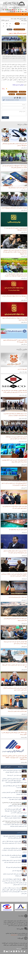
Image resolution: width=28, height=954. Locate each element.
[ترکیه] (14, 11)
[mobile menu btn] (26, 14)
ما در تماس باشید (14, 935)
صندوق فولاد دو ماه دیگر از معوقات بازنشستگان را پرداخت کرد (14, 297)
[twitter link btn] (11, 952)
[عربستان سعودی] (18, 11)
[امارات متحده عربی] (10, 11)
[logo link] (14, 5)
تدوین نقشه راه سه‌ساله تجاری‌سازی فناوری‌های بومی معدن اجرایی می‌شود (15, 619)
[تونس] (20, 11)
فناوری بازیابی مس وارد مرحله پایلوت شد (18, 529)
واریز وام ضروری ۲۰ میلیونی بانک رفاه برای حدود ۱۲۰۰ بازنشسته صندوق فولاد (15, 229)
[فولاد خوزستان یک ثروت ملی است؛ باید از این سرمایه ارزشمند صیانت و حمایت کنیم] (14, 632)
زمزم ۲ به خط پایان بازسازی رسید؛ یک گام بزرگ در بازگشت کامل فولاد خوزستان (12, 771)
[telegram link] (20, 98)
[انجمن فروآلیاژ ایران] (7, 907)
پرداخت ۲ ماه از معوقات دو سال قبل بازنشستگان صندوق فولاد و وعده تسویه (15, 319)
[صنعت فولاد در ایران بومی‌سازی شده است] (14, 588)
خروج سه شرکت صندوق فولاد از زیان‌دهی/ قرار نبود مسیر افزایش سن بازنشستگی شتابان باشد (14, 166)
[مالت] (5, 9)
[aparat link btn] (21, 951)
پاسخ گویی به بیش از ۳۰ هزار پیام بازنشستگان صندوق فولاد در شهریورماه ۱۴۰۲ (15, 341)
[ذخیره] (9, 26)
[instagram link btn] (14, 951)
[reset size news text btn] (6, 23)
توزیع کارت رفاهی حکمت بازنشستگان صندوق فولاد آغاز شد (14, 208)
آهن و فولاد (9, 29)
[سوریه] (16, 11)
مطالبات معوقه (11, 94)
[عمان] (25, 11)
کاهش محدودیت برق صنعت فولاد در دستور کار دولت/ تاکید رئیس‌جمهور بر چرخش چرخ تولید (15, 825)
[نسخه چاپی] (3, 26)
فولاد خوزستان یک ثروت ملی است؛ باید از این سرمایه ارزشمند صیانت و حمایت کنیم (15, 642)
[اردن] (23, 11)
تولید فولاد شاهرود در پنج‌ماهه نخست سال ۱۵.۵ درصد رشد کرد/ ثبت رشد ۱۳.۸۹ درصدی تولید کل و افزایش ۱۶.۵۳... (14, 391)
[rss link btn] (19, 951)
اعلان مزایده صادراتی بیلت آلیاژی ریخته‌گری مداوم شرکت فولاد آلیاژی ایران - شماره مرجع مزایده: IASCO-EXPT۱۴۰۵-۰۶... (14, 757)
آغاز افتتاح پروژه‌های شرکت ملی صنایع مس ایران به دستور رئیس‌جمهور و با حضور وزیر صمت (14, 484)
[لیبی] (7, 9)
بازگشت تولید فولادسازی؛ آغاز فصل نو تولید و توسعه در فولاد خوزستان (14, 793)
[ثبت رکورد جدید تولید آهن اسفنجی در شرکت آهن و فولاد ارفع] (14, 655)
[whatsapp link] (17, 98)
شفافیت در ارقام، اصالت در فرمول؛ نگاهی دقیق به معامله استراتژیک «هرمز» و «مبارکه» (11, 817)
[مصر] (20, 9)
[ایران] (16, 9)
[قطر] (22, 11)
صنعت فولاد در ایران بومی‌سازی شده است (18, 597)
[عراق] (9, 9)
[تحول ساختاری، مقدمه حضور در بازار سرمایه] (14, 702)
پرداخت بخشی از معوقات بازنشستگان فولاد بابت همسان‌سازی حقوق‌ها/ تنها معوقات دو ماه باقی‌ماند (16, 275)
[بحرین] (25, 9)
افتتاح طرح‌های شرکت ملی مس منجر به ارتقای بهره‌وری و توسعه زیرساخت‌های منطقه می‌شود (14, 461)
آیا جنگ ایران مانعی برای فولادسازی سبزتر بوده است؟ (12, 786)
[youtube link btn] (7, 952)
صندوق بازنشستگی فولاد (21, 94)
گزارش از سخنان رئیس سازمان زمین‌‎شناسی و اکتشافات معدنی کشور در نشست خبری (15, 689)
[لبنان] (14, 9)
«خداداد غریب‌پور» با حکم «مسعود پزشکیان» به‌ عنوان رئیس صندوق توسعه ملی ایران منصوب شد (15, 552)
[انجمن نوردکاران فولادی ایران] (21, 907)
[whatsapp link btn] (16, 951)
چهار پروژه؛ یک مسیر (22, 369)
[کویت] (10, 9)
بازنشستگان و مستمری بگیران (19, 29)
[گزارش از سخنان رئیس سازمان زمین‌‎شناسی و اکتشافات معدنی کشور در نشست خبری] (14, 679)
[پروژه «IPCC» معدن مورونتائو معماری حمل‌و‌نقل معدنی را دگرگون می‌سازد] (14, 723)
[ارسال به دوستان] (6, 26)
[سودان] (3, 9)
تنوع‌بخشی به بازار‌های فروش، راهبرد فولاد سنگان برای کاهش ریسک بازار (12, 837)
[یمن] (12, 11)
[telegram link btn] (24, 952)
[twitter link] (15, 98)
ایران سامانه (18, 948)
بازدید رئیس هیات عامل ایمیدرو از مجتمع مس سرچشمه (12, 875)
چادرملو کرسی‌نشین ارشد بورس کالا (13, 867)
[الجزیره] (22, 9)
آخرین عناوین (7, 767)
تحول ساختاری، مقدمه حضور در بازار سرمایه (17, 711)
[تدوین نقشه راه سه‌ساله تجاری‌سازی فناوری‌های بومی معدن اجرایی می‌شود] (14, 609)
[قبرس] (23, 9)
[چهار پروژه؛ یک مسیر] (14, 360)
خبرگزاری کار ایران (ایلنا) (18, 85)
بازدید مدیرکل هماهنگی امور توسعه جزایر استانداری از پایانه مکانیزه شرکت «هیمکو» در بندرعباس (15, 414)
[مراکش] (12, 9)
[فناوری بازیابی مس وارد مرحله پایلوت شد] (14, 520)
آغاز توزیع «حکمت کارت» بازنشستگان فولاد (17, 188)
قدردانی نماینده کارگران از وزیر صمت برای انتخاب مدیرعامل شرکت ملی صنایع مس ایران (16, 438)
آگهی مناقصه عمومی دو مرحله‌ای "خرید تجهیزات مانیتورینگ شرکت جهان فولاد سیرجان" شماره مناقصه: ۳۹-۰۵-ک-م (16, 811)
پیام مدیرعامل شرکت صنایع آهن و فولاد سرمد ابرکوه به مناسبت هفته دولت (11, 798)
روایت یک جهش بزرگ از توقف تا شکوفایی (17, 806)
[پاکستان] (18, 9)
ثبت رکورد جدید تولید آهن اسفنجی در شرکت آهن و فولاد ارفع (14, 666)
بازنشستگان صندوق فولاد (12, 91)
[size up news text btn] (10, 23)
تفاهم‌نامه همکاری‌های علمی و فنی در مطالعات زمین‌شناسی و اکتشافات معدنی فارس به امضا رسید (14, 575)
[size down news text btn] (3, 23)
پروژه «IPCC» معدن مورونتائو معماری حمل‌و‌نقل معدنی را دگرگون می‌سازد (14, 733)
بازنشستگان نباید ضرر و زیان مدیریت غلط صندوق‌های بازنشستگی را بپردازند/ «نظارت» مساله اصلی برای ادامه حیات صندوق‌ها (15, 252)
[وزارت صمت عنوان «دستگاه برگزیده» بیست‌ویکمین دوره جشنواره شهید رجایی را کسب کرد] (14, 497)
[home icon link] (22, 14)
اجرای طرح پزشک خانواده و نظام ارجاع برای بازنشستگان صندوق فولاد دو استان (14, 144)
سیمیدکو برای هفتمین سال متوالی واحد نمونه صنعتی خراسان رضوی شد (11, 856)
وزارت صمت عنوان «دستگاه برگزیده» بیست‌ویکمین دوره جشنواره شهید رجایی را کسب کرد (15, 507)
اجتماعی (17, 24)
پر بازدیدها (20, 767)
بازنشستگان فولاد (22, 91)
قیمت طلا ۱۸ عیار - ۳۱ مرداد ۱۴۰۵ (14, 775)
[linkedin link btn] (4, 951)
